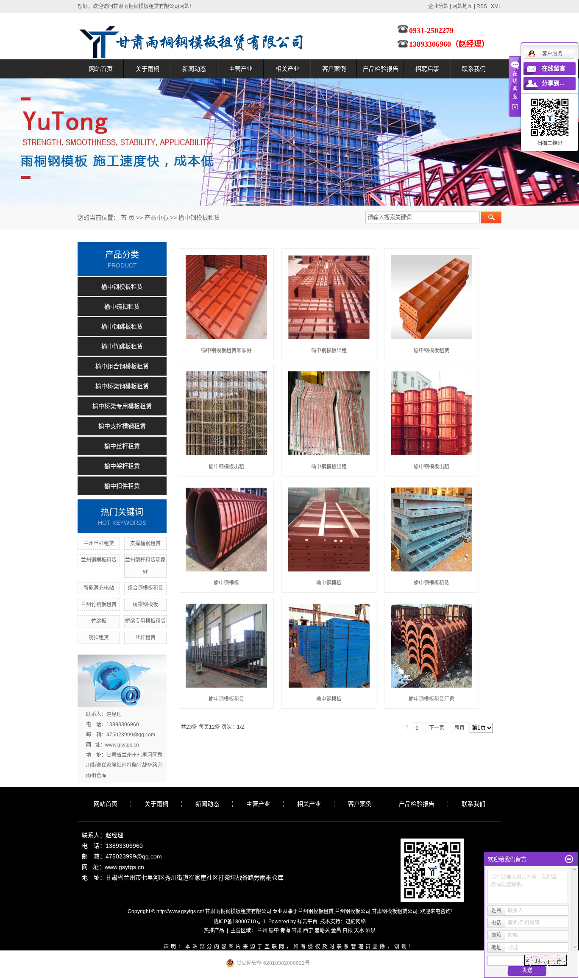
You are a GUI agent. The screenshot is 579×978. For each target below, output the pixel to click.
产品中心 (156, 217)
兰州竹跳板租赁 (99, 604)
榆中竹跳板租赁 (122, 346)
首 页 (127, 217)
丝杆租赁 (145, 638)
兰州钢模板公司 (352, 911)
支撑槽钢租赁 (145, 543)
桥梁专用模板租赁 (145, 621)
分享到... (553, 83)
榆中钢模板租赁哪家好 (226, 351)
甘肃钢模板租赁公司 (395, 911)
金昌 (336, 930)
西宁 (308, 930)
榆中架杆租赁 (122, 466)
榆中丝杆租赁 (122, 446)
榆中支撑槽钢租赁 (122, 426)
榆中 (274, 930)
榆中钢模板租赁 (199, 217)
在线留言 (553, 68)
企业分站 (438, 6)
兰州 (262, 930)
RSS (481, 6)
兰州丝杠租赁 (99, 543)
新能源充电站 (99, 588)
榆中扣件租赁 (122, 485)
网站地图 (462, 6)
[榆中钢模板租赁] (431, 297)
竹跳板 (98, 621)
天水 (359, 930)
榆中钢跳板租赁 (122, 326)
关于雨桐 (147, 68)
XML (496, 6)
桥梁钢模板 (145, 604)
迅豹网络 (355, 922)
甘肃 (297, 930)
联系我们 (474, 68)
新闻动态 (194, 68)
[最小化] (569, 859)
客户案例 (334, 68)
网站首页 (101, 68)
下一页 (436, 728)
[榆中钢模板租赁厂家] (431, 645)
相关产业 (287, 68)
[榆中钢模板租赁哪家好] (226, 297)
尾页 (459, 728)
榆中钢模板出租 (329, 351)
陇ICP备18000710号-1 (240, 922)
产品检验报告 (380, 68)
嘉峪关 (322, 930)
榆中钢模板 (226, 583)
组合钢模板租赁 (145, 588)
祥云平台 (307, 922)
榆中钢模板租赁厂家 (431, 699)
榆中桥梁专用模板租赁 (122, 406)
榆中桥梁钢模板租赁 (122, 386)
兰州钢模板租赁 (99, 560)
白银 (347, 930)
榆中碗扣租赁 (122, 306)
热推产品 (214, 930)
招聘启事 (427, 68)
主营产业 (241, 68)
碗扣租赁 (99, 638)
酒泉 (370, 930)
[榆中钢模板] (226, 529)
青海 (285, 930)
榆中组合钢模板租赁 (122, 366)
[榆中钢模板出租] (329, 297)
